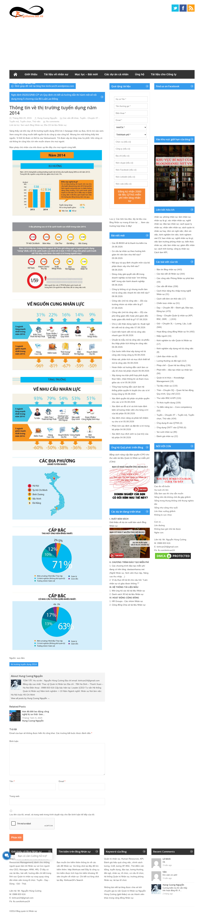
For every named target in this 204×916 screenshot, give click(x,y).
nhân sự (158, 217)
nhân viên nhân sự (172, 227)
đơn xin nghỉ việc (175, 231)
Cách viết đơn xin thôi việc (169, 298)
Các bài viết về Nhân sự (168, 274)
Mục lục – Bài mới (86, 74)
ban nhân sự (168, 238)
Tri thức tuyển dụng (166, 402)
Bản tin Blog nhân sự (166, 269)
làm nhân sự (185, 217)
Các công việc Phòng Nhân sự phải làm (175, 278)
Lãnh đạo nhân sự (165, 356)
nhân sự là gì (160, 220)
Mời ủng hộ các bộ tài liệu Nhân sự (128, 590)
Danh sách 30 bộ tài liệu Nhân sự (127, 594)
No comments (52, 121)
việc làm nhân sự (171, 245)
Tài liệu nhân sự (164, 386)
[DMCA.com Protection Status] (173, 559)
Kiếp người (162, 336)
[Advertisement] (102, 43)
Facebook (183, 8)
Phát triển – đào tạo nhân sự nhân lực (175, 370)
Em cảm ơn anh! (170, 875)
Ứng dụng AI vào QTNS (168, 423)
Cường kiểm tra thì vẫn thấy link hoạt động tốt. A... (175, 889)
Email (62, 781)
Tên (11, 781)
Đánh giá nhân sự (165, 436)
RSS (191, 8)
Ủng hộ (139, 74)
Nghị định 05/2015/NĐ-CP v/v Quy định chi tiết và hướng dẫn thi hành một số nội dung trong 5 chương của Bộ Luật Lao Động (54, 97)
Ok (164, 862)
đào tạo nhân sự (171, 224)
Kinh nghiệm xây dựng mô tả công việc (175, 348)
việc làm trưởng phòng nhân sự (169, 241)
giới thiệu (122, 894)
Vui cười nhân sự (165, 432)
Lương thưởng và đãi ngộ (169, 361)
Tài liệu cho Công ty (163, 74)
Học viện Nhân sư (24, 83)
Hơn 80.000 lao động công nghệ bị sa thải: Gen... (35, 713)
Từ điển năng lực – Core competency (174, 407)
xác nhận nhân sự (176, 220)
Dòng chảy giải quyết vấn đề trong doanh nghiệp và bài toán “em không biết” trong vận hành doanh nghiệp (129, 277)
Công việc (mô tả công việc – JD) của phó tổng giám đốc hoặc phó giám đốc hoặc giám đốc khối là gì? (130, 316)
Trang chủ (15, 74)
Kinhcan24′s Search (73, 880)
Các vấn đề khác (71, 118)
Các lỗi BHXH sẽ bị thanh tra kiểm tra (129, 243)
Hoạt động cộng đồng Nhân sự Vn (173, 331)
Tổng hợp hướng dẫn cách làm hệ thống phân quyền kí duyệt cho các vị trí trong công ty (131, 390)
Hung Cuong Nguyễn (47, 118)
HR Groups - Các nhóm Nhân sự (127, 601)
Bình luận (13, 741)
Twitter (175, 8)
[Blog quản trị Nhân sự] (26, 11)
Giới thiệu (31, 74)
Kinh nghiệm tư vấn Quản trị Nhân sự (174, 340)
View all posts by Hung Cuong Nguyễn (30, 698)
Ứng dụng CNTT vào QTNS (170, 427)
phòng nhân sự (170, 217)
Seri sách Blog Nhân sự (32, 125)
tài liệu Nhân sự (59, 125)
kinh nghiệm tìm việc (169, 234)
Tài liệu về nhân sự (56, 74)
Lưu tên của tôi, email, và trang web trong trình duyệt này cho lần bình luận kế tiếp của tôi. (52, 814)
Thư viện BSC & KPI (166, 398)
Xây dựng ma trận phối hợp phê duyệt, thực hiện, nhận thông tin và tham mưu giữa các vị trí (130, 379)
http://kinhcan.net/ (76, 869)
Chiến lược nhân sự (166, 303)
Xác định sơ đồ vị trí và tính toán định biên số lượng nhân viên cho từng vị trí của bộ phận (130, 410)
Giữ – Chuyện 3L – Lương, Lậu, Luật (174, 323)
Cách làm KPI (160, 252)
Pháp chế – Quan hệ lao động (171, 365)
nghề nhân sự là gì (184, 238)
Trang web (14, 796)
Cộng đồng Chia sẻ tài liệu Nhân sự (128, 605)
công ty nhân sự (181, 249)
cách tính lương (165, 249)
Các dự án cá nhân (116, 74)
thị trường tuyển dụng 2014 (24, 664)
